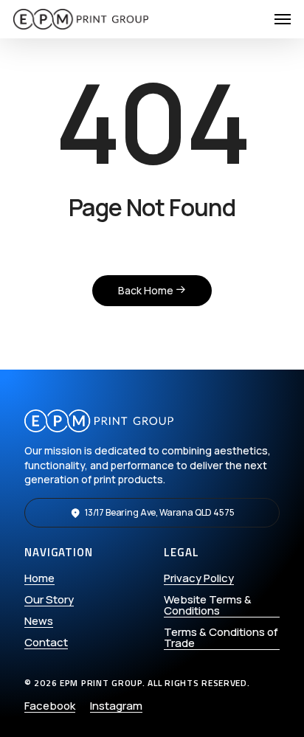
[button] (282, 19)
